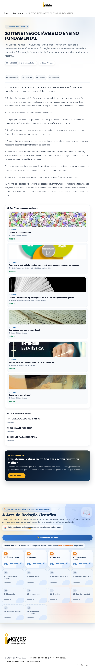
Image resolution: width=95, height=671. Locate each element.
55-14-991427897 (58, 658)
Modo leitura (13, 78)
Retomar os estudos (47, 537)
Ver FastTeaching (17, 476)
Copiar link (28, 78)
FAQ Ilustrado (33, 661)
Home (6, 13)
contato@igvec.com (14, 661)
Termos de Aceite (38, 658)
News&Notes (18, 13)
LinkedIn (42, 78)
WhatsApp (55, 78)
